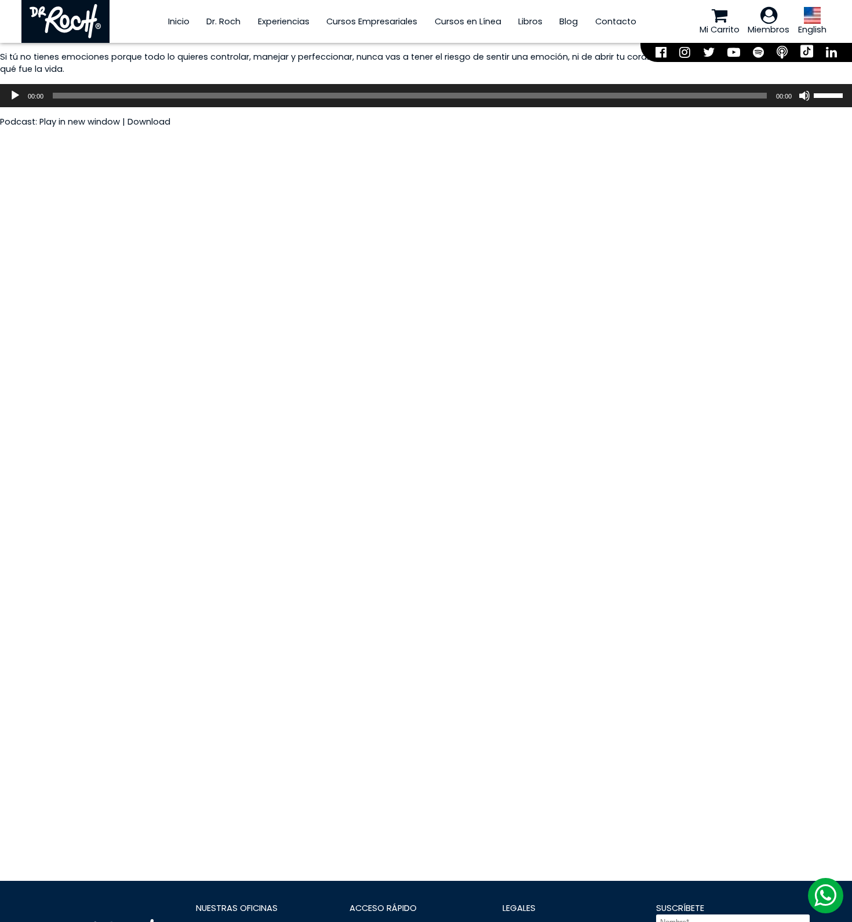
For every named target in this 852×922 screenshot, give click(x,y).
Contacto (615, 21)
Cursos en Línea (468, 21)
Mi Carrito (720, 29)
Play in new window (79, 121)
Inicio (179, 21)
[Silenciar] (804, 95)
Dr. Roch (223, 21)
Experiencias (284, 21)
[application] (426, 95)
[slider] (830, 94)
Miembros (768, 29)
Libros (530, 21)
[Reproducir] (15, 95)
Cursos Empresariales (371, 21)
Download (149, 121)
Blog (568, 21)
